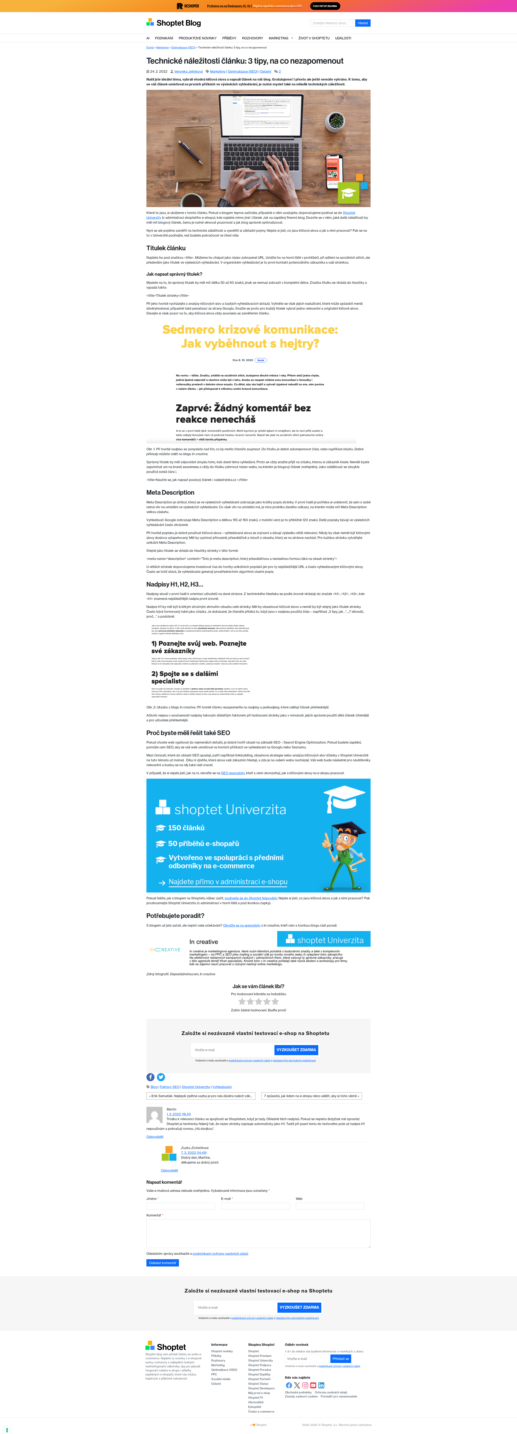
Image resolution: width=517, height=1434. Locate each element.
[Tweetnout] (161, 1077)
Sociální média (220, 1379)
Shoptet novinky (222, 1351)
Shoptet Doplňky (259, 1374)
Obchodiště (256, 1402)
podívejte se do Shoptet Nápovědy (251, 898)
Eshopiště (254, 1407)
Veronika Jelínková (188, 71)
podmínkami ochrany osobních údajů (249, 1060)
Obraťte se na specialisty (242, 925)
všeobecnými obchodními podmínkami (294, 1060)
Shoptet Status (258, 1384)
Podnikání (164, 38)
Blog (154, 1087)
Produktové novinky (198, 38)
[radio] (242, 1002)
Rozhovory (252, 38)
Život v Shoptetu (314, 38)
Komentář (154, 1215)
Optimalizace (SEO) (183, 47)
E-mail (227, 1199)
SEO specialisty (233, 773)
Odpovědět (155, 1137)
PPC (214, 1374)
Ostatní (265, 71)
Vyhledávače (222, 1087)
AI (147, 38)
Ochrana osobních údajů (331, 1392)
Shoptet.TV (255, 1397)
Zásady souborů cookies (301, 1396)
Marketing (278, 38)
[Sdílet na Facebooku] (150, 1077)
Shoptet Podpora (259, 1365)
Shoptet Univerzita (196, 1087)
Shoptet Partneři (259, 1379)
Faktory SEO (170, 1087)
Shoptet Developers (261, 1388)
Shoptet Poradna (259, 1370)
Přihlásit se (341, 1359)
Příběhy (229, 38)
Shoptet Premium (259, 1356)
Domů (150, 47)
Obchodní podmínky (298, 1392)
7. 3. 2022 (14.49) (194, 1153)
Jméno (152, 1199)
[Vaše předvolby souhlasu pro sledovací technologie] (7, 1430)
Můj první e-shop (259, 1393)
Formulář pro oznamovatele (339, 1396)
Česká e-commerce (261, 1411)
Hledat (363, 23)
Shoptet (253, 1351)
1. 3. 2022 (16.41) (179, 1114)
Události (343, 38)
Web (299, 1199)
